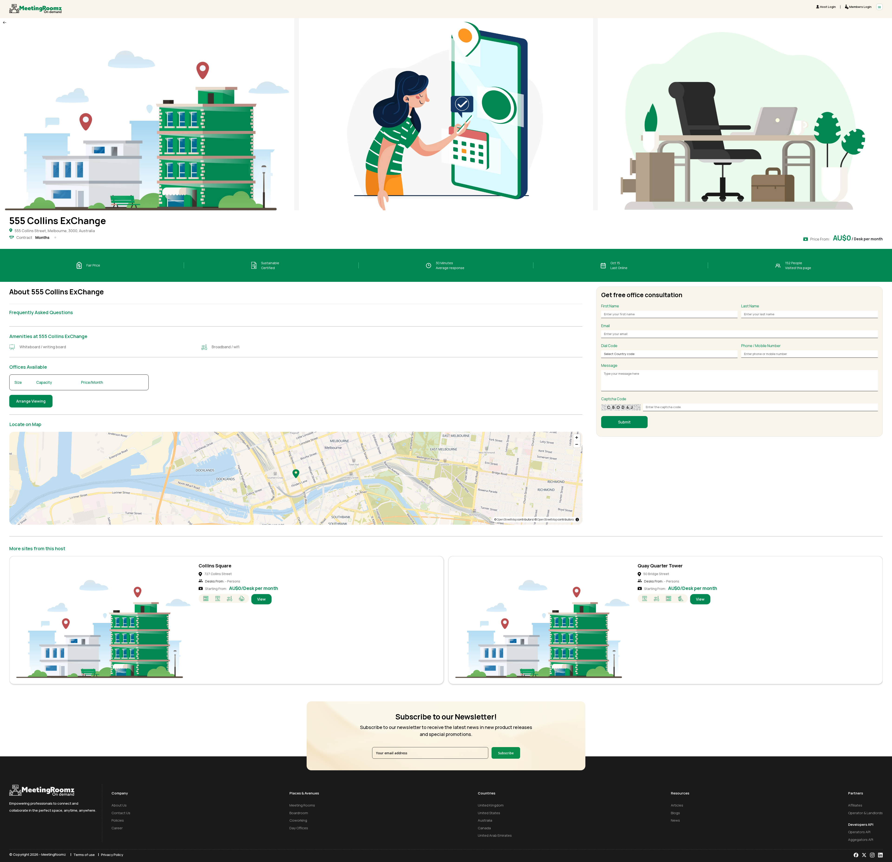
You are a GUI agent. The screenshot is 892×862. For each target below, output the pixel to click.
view (261, 599)
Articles (677, 805)
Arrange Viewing (31, 401)
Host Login (828, 7)
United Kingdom (491, 805)
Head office (650, 566)
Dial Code (609, 345)
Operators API (859, 831)
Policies (118, 820)
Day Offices (298, 828)
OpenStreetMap (507, 519)
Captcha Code (613, 399)
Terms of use (84, 854)
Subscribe (506, 753)
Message (609, 365)
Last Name (750, 306)
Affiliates (855, 805)
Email (605, 326)
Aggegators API (860, 839)
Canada (484, 828)
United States (489, 812)
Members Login (860, 7)
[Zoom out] (576, 444)
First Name (610, 306)
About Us (119, 805)
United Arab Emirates (495, 835)
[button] (295, 473)
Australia (485, 820)
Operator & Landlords (865, 812)
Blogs (675, 812)
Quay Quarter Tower (221, 566)
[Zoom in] (576, 437)
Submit (624, 422)
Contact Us (121, 812)
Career (117, 828)
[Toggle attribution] (577, 519)
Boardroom (298, 812)
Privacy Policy (112, 854)
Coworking (298, 820)
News (675, 820)
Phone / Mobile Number (761, 345)
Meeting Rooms (302, 805)
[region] (295, 478)
